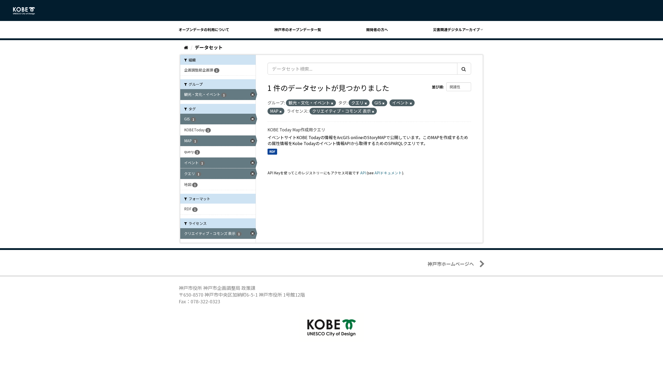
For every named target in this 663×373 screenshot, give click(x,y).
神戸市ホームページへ (451, 263)
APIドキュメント (388, 172)
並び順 (437, 86)
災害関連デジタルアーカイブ (456, 29)
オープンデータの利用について (204, 29)
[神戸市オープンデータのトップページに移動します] (27, 11)
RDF (272, 151)
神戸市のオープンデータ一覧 (297, 29)
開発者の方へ (377, 29)
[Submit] (464, 69)
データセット (209, 47)
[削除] (332, 103)
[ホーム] (186, 47)
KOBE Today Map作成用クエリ (296, 129)
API (363, 172)
